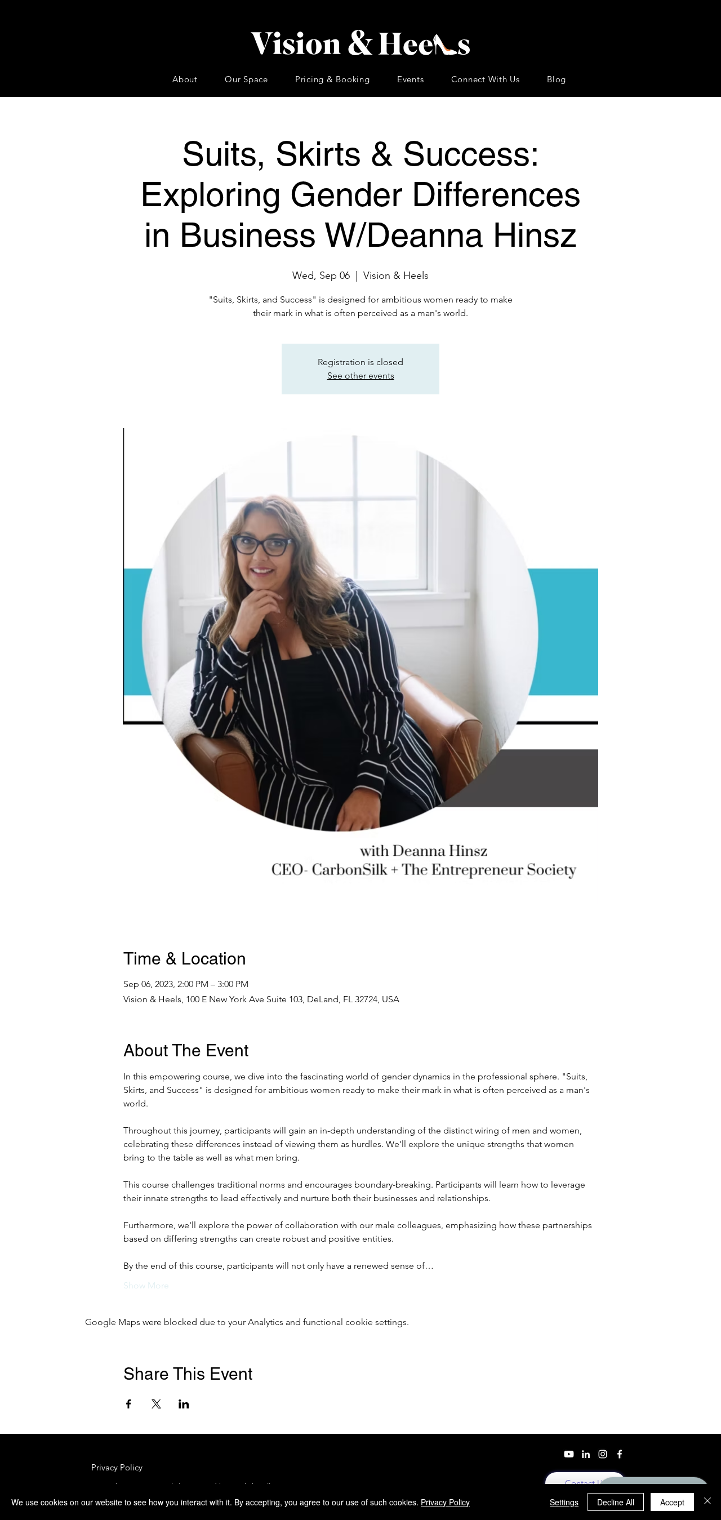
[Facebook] (619, 1454)
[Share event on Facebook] (128, 1403)
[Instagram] (602, 1454)
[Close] (707, 1502)
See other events (360, 375)
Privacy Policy (445, 1502)
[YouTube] (569, 1454)
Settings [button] (564, 1502)
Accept (672, 1502)
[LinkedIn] (585, 1454)
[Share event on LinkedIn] (184, 1403)
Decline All (615, 1502)
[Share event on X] (156, 1403)
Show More (146, 1285)
